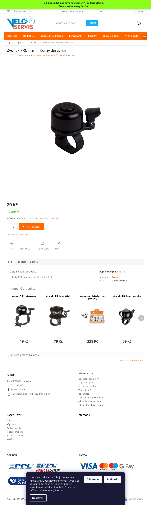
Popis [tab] (11, 261)
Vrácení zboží (85, 390)
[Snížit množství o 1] (17, 228)
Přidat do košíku (33, 226)
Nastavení (38, 498)
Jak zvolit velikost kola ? (89, 401)
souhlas (49, 484)
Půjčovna (11, 424)
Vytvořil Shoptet (136, 498)
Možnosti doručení (49, 218)
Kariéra (10, 439)
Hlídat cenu (42, 248)
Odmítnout (93, 479)
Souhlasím (113, 479)
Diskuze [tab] (34, 261)
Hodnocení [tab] (22, 261)
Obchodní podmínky (72, 11)
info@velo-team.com (21, 381)
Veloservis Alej (18, 389)
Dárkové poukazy (15, 428)
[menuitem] (12, 36)
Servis (10, 420)
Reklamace (83, 393)
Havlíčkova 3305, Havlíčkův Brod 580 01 (30, 393)
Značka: (67, 55)
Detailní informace (16, 234)
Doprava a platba (86, 382)
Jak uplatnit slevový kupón (91, 405)
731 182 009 (17, 385)
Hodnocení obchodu (88, 386)
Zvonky (115, 277)
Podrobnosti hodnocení (45, 55)
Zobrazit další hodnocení (130, 360)
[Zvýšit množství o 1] (17, 225)
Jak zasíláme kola (15, 431)
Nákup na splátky (15, 435)
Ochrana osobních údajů (90, 397)
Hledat (92, 23)
